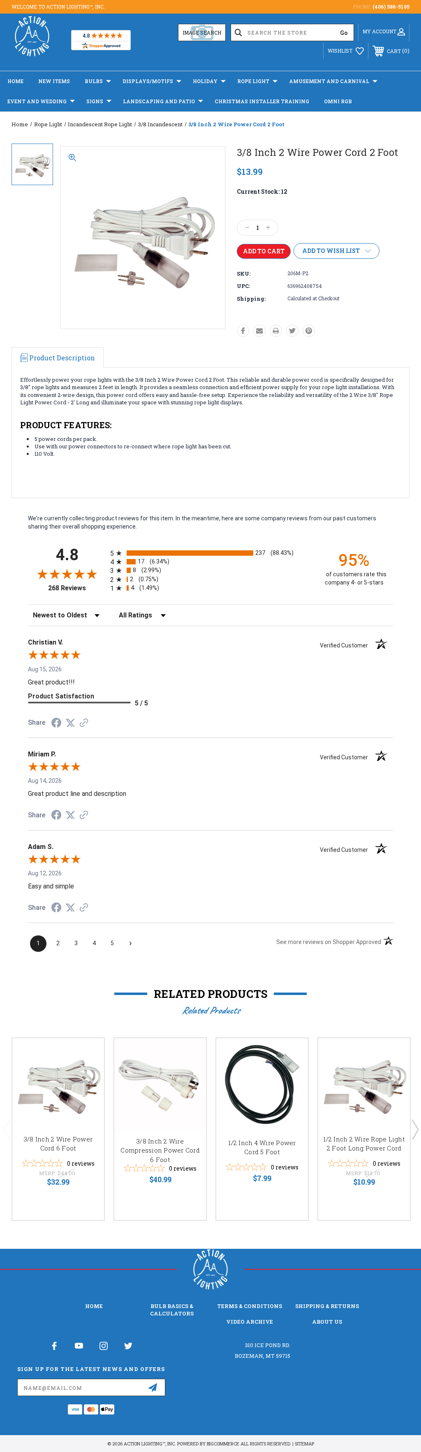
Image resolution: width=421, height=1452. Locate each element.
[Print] (276, 331)
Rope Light (253, 81)
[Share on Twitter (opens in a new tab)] (70, 723)
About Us (327, 1321)
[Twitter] (292, 331)
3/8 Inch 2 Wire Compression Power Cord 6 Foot (160, 1150)
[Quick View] (87, 1054)
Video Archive (249, 1321)
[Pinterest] (309, 331)
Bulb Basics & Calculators (172, 1309)
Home (15, 81)
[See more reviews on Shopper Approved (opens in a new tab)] (83, 723)
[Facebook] (243, 331)
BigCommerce (223, 1443)
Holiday (205, 81)
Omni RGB (338, 101)
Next (415, 1129)
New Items (54, 81)
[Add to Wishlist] (87, 1074)
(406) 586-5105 (390, 6)
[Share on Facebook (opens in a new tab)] (56, 724)
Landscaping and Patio (159, 101)
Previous (6, 1129)
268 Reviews (77, 588)
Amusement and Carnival (329, 81)
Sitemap (304, 1443)
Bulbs (94, 81)
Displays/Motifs (148, 81)
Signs (94, 101)
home (94, 1306)
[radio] (210, 553)
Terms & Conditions (249, 1306)
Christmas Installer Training (262, 101)
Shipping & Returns (327, 1306)
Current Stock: (262, 191)
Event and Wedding (37, 101)
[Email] (259, 331)
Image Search (202, 32)
